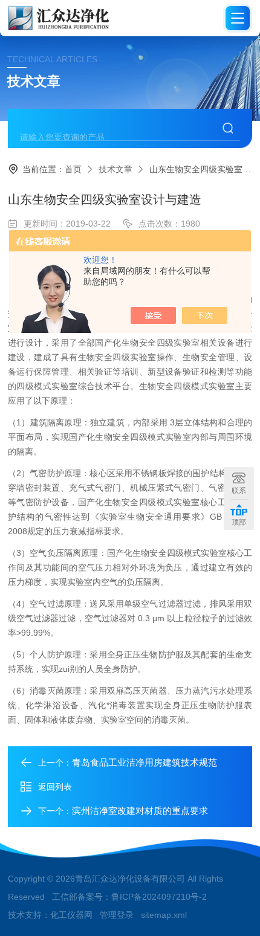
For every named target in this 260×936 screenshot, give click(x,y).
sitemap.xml (164, 915)
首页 (73, 169)
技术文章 (115, 169)
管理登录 (117, 915)
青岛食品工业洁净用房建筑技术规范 (144, 762)
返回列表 (55, 787)
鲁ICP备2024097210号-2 (159, 897)
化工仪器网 (71, 915)
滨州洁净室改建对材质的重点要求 (140, 810)
